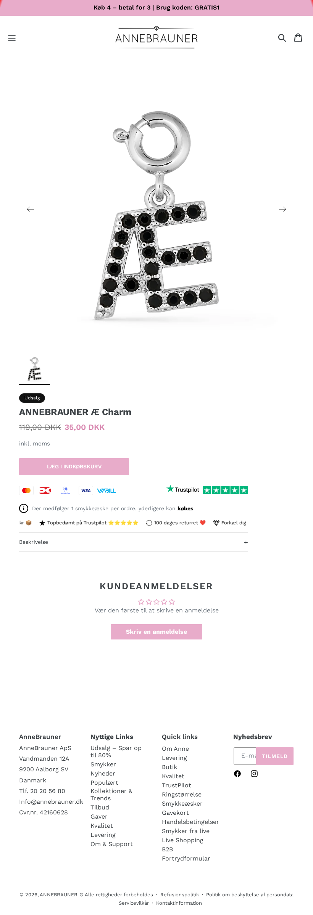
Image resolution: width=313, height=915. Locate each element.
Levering (103, 834)
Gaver (99, 816)
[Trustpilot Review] (182, 490)
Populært (104, 782)
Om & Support (111, 844)
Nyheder (102, 773)
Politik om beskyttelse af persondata (250, 894)
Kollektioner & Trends (111, 794)
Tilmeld (275, 756)
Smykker (103, 764)
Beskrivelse (133, 542)
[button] (12, 37)
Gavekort (175, 812)
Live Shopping (182, 840)
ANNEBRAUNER (58, 894)
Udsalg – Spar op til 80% (116, 751)
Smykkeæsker (182, 803)
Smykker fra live (186, 831)
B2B (167, 849)
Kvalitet (101, 825)
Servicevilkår (134, 903)
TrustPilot (176, 785)
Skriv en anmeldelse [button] (156, 631)
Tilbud (99, 807)
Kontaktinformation (179, 903)
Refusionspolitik (179, 894)
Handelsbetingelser (190, 821)
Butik (169, 767)
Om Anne (175, 748)
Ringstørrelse (182, 794)
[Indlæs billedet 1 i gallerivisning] (34, 368)
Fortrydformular (186, 858)
